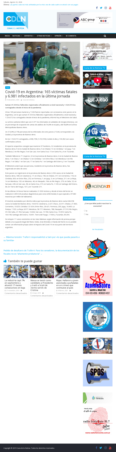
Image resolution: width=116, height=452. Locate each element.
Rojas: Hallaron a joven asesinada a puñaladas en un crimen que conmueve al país (67, 284)
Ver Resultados (97, 229)
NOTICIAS (16, 36)
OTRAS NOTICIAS (43, 36)
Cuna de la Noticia (28, 100)
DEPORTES (28, 36)
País (7, 88)
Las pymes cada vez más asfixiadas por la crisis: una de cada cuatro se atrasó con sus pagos (44, 5)
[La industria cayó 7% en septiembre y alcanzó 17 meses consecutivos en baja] (16, 266)
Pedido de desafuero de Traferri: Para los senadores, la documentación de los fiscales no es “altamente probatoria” (41, 252)
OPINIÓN (58, 36)
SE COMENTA (71, 36)
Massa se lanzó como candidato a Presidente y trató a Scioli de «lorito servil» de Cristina (41, 285)
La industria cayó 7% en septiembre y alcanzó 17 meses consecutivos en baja (15, 284)
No (87, 214)
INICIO (7, 36)
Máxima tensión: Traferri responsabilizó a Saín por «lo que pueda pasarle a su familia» (42, 239)
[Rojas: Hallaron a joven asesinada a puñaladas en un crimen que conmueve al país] (67, 266)
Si (86, 211)
